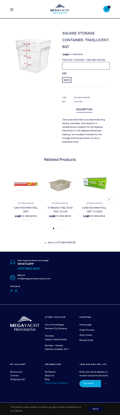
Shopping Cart (17, 379)
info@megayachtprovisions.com (33, 279)
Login (66, 54)
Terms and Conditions (56, 383)
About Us (49, 376)
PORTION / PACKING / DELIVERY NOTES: (84, 60)
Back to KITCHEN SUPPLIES (62, 243)
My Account (16, 372)
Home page (85, 325)
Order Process (86, 330)
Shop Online (85, 335)
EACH (67, 80)
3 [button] (61, 228)
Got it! (95, 409)
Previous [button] (11, 199)
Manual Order (86, 340)
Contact (14, 376)
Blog (47, 379)
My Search (50, 372)
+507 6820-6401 (28, 268)
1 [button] (53, 228)
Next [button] (109, 199)
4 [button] (66, 228)
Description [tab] (84, 110)
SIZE (64, 74)
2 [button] (57, 228)
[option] (26, 199)
